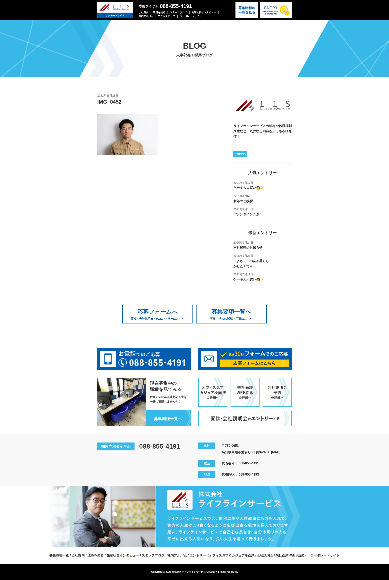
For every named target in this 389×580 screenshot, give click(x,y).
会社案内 (144, 12)
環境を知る (159, 12)
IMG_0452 (109, 102)
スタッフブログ (178, 12)
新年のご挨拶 (243, 201)
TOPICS (240, 154)
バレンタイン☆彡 (246, 214)
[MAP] (275, 452)
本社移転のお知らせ (248, 247)
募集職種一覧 (59, 555)
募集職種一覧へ (168, 418)
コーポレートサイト (191, 16)
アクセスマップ (166, 16)
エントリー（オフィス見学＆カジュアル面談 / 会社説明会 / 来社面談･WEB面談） (249, 555)
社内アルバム (146, 16)
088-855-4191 (176, 6)
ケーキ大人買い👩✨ (248, 187)
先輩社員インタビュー (204, 12)
